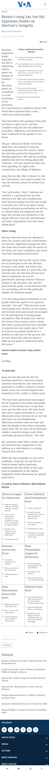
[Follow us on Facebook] (4, 729)
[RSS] (29, 729)
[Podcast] (35, 729)
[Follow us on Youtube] (16, 729)
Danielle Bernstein (13, 31)
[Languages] (30, 768)
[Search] (42, 768)
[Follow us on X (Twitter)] (10, 729)
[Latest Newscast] (7, 768)
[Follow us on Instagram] (23, 729)
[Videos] (19, 768)
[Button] (43, 42)
